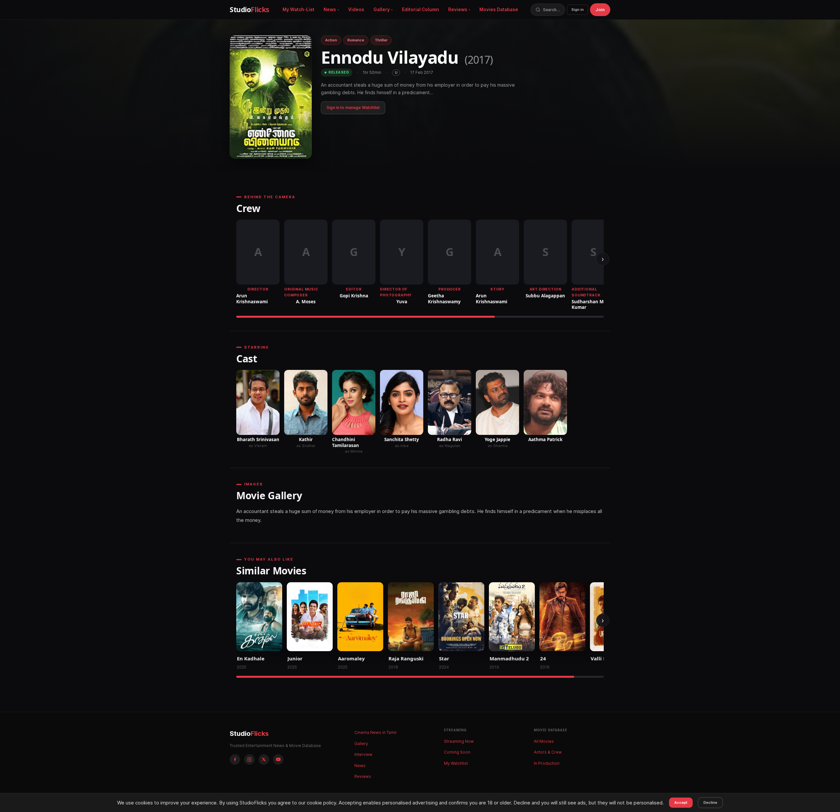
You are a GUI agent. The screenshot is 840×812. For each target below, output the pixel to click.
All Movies (544, 741)
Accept (680, 802)
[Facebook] (235, 759)
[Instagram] (249, 759)
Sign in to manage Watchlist (353, 107)
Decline (710, 802)
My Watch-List (298, 9)
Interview (363, 754)
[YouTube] (278, 759)
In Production (546, 763)
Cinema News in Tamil (375, 732)
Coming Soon (457, 752)
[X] (264, 759)
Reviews (457, 9)
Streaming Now (459, 741)
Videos (356, 9)
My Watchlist (456, 763)
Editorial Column (420, 9)
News (330, 9)
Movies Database (498, 9)
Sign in (577, 9)
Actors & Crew (548, 752)
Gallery (381, 9)
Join (600, 9)
